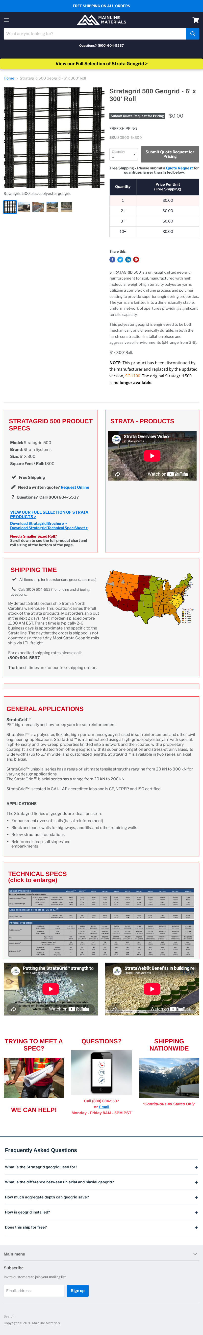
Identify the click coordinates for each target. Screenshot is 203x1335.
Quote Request (179, 168)
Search (9, 1316)
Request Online (75, 487)
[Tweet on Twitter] (120, 260)
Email (104, 1107)
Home (9, 78)
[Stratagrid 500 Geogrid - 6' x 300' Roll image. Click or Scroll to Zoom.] (54, 137)
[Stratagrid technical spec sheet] (101, 922)
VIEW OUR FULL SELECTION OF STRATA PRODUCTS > (49, 514)
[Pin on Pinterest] (136, 260)
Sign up (78, 1290)
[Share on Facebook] (112, 260)
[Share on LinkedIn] (128, 260)
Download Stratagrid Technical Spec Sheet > (49, 528)
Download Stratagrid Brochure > (38, 523)
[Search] (192, 34)
